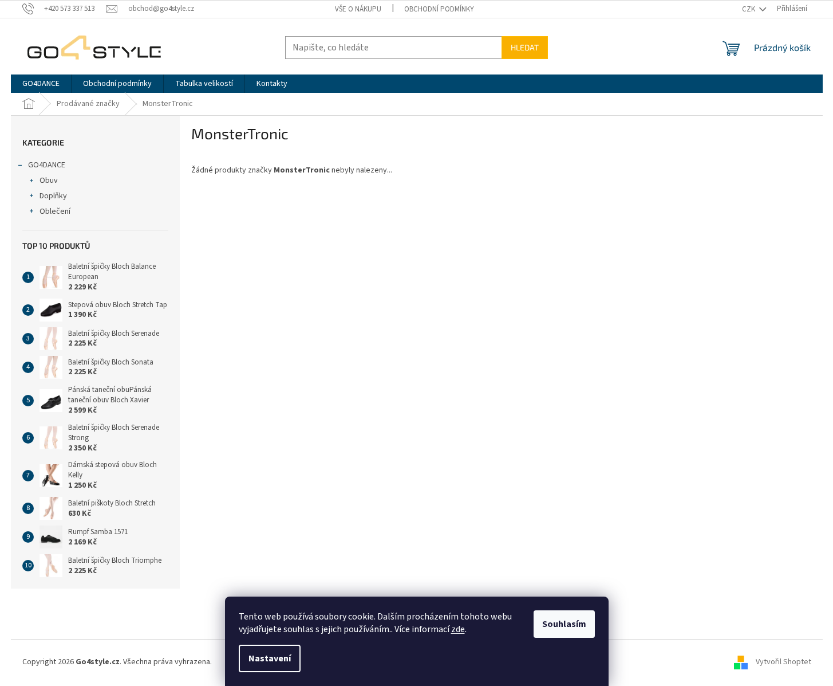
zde (458, 629)
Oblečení (55, 211)
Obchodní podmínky (439, 9)
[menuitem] (41, 84)
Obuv (49, 180)
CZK (749, 9)
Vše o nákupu (358, 9)
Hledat (525, 47)
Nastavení (269, 658)
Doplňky (53, 196)
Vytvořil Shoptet (783, 662)
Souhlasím (564, 624)
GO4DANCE (46, 165)
